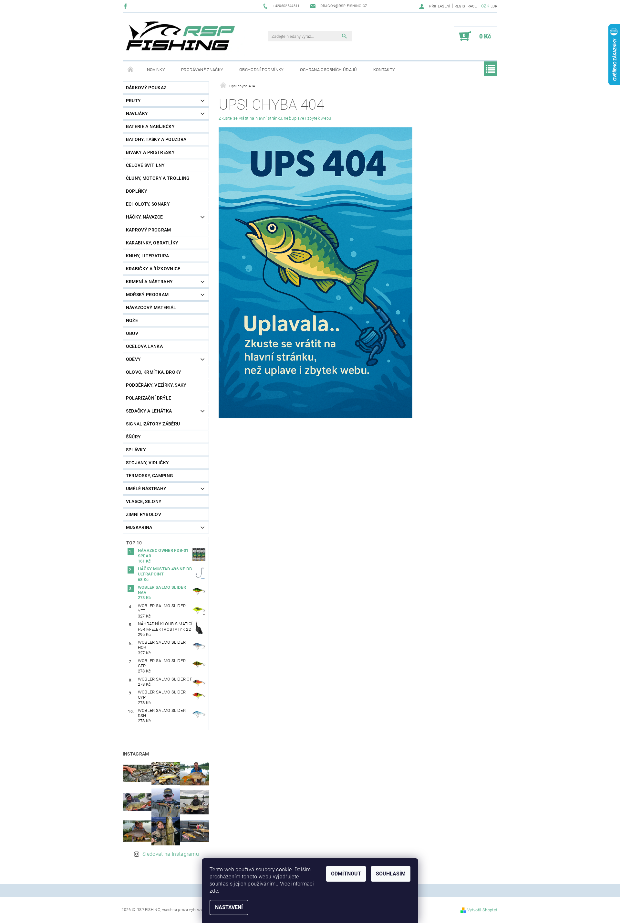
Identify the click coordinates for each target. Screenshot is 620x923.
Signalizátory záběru (153, 423)
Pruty (133, 100)
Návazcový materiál (151, 307)
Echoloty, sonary (148, 204)
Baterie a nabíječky (150, 126)
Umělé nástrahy (146, 488)
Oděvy (133, 359)
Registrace (466, 6)
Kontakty (384, 69)
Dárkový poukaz (146, 87)
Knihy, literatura (147, 255)
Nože (132, 320)
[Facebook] (126, 6)
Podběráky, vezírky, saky (156, 385)
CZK (485, 6)
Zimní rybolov (143, 514)
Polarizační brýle (148, 398)
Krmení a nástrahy (149, 281)
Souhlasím (391, 874)
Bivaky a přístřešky (150, 152)
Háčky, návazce (144, 217)
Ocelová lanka (144, 346)
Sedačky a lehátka (149, 410)
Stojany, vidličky (147, 462)
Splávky (136, 449)
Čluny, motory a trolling (158, 178)
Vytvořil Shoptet (482, 909)
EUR (494, 6)
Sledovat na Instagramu (170, 854)
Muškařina (139, 527)
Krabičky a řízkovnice (153, 268)
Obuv (132, 333)
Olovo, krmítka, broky (153, 372)
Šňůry (133, 436)
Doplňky (136, 191)
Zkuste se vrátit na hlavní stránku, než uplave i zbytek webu (275, 118)
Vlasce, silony (143, 501)
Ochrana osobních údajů (328, 69)
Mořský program (147, 294)
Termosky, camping (149, 475)
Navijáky (137, 113)
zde (214, 891)
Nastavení (229, 907)
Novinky (156, 69)
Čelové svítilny (145, 165)
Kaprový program (148, 229)
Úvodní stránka (131, 69)
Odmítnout (346, 874)
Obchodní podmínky (261, 69)
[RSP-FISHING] (185, 39)
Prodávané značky (202, 69)
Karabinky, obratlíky (152, 242)
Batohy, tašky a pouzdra (156, 139)
